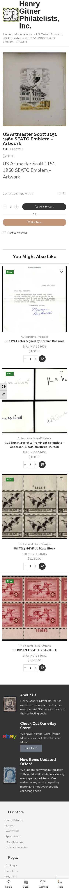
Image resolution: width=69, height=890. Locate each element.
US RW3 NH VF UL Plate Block (34, 548)
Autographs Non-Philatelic (34, 438)
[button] (42, 358)
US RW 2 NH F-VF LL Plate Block (35, 650)
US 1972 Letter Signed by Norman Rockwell (34, 341)
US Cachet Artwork (48, 34)
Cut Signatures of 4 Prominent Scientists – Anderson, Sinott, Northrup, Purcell (34, 444)
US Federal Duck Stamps (34, 544)
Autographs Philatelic (34, 337)
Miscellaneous (23, 34)
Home (7, 34)
